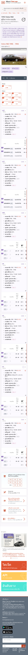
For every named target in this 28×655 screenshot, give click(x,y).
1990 (20, 485)
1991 (15, 485)
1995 (10, 482)
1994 (15, 482)
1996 (20, 479)
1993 (20, 482)
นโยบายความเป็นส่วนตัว (22, 650)
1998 (10, 479)
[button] (14, 9)
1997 (15, 479)
